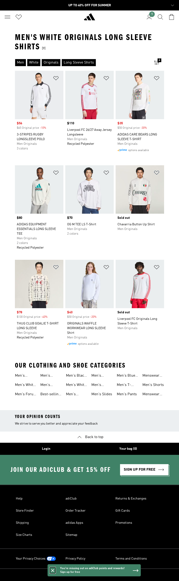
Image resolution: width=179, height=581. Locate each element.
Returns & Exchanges (130, 498)
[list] (82, 62)
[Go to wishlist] (18, 17)
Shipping (22, 522)
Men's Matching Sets (99, 385)
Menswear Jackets (150, 376)
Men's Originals (98, 376)
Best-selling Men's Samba (50, 394)
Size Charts (24, 535)
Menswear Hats (150, 394)
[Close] (52, 570)
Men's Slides (101, 394)
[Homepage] (89, 18)
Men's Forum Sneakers (26, 394)
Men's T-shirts (124, 385)
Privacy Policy (75, 558)
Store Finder (25, 510)
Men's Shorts (153, 385)
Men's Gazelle (46, 376)
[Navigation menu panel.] (7, 17)
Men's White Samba (76, 385)
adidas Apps (74, 522)
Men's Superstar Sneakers (23, 376)
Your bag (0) (128, 448)
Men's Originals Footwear (73, 394)
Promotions (123, 522)
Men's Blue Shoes (126, 376)
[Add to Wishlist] (56, 79)
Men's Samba (46, 385)
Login (46, 448)
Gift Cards (122, 510)
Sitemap (71, 535)
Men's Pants (127, 394)
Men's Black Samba (76, 376)
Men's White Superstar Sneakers (25, 385)
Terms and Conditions (131, 558)
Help (19, 498)
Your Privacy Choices (30, 558)
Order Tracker (75, 510)
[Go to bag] (171, 17)
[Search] (160, 17)
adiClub (71, 498)
